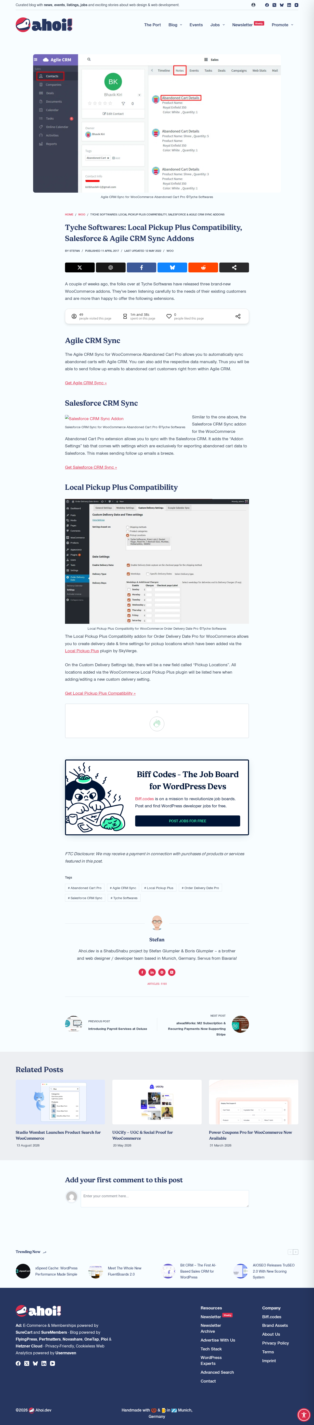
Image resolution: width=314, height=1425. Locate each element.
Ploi (104, 1339)
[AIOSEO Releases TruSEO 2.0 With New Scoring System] (240, 1271)
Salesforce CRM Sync (85, 897)
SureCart (24, 1332)
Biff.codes (144, 798)
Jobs (215, 24)
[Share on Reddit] (203, 267)
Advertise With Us (218, 1340)
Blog (173, 24)
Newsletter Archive (211, 1328)
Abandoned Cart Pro (85, 887)
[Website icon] (162, 972)
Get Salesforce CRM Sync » (91, 467)
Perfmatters (50, 1339)
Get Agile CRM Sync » (86, 383)
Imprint (269, 1360)
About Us (271, 1334)
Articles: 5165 (157, 984)
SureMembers (54, 1332)
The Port (152, 24)
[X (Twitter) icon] (171, 972)
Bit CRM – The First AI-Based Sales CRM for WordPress (198, 1271)
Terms (268, 1352)
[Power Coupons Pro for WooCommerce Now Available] (253, 1102)
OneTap (91, 1339)
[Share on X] (80, 267)
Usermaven (65, 1352)
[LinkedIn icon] (152, 972)
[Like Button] (157, 724)
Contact (208, 1381)
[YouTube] (296, 5)
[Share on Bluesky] (172, 267)
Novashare (72, 1339)
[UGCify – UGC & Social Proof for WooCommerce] (157, 1102)
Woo (170, 251)
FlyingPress (26, 1339)
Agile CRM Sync (123, 887)
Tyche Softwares (124, 897)
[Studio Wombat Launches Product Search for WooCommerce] (60, 1102)
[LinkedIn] (289, 5)
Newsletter (247, 24)
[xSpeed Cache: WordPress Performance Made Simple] (23, 1271)
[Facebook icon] (142, 972)
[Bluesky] (282, 5)
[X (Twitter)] (274, 5)
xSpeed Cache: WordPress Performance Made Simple (56, 1271)
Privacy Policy (275, 1343)
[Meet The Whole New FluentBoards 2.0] (95, 1271)
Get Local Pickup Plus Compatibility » (100, 693)
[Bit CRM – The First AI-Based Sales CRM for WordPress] (168, 1271)
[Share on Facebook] (142, 267)
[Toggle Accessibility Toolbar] (304, 1415)
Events (196, 24)
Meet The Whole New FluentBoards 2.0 (124, 1271)
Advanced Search (217, 1372)
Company (271, 1308)
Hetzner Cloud (29, 1345)
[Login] (253, 5)
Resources (211, 1308)
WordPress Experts (211, 1360)
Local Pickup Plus (82, 650)
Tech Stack (211, 1349)
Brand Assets (275, 1325)
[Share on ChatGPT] (111, 267)
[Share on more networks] (234, 267)
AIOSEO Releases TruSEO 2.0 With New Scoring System (274, 1271)
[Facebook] (267, 5)
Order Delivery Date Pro (200, 887)
